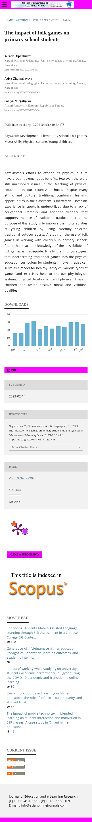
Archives (23, 20)
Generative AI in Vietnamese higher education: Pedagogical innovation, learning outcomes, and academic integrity (42, 653)
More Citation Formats (26, 447)
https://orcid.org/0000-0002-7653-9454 (22, 110)
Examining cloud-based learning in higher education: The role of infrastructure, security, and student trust (44, 697)
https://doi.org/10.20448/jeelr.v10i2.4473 (38, 124)
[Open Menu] (4, 4)
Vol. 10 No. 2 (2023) (46, 20)
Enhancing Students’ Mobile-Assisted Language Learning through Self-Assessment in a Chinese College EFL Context (42, 632)
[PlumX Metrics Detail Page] (17, 529)
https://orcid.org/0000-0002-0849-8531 (22, 69)
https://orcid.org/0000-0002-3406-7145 (22, 92)
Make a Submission (24, 554)
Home (8, 20)
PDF (13, 370)
